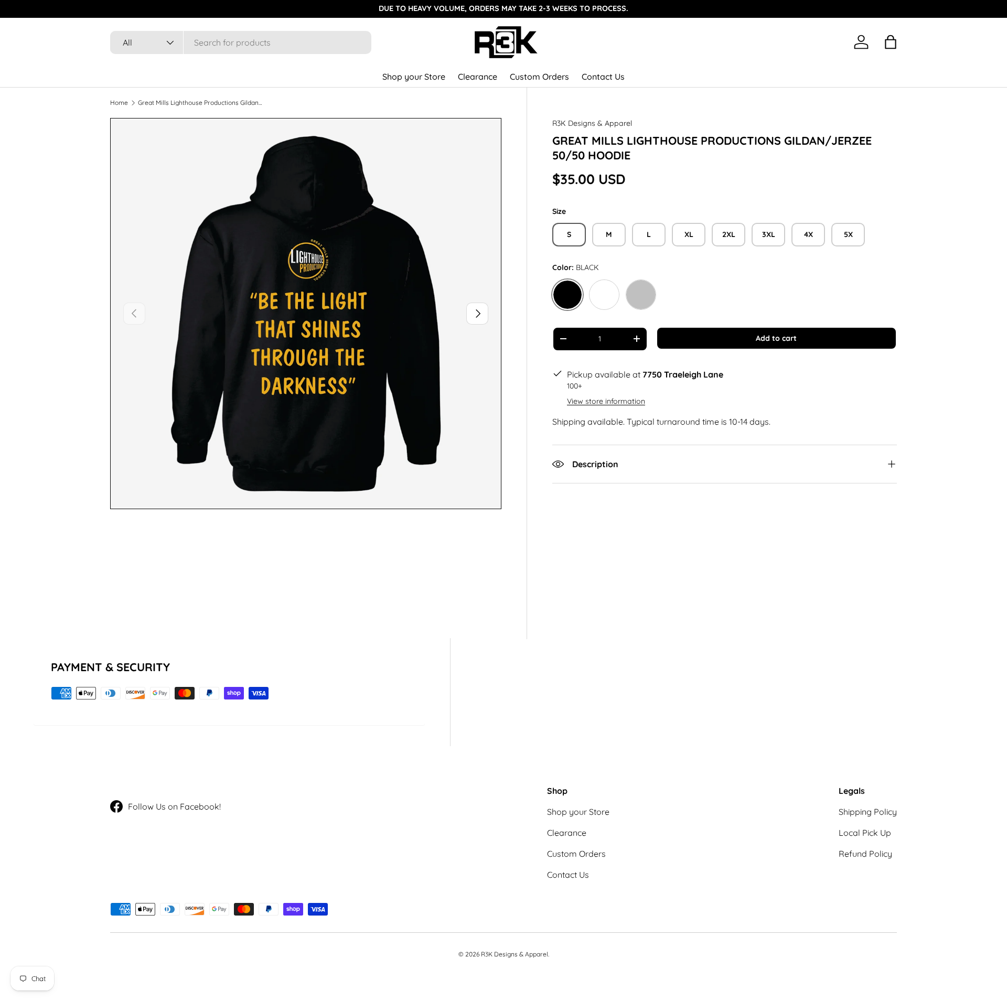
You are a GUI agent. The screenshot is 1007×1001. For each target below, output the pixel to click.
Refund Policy (865, 853)
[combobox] (240, 42)
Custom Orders (539, 76)
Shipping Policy (868, 811)
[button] (890, 41)
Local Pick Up (865, 832)
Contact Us (603, 76)
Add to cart (776, 338)
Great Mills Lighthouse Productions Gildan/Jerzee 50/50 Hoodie (201, 103)
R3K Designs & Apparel (592, 123)
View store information (606, 401)
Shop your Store (413, 76)
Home (119, 103)
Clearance (477, 76)
